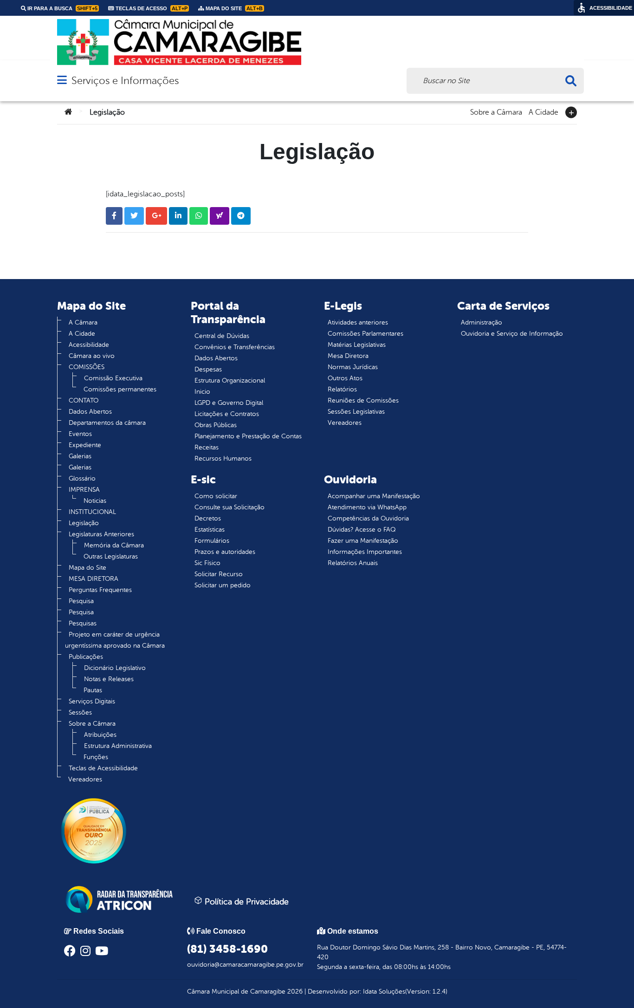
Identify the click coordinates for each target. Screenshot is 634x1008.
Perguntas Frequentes (100, 589)
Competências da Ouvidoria (368, 518)
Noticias (95, 500)
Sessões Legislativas (356, 411)
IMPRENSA (84, 489)
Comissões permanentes (120, 389)
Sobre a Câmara (496, 111)
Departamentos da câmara (107, 422)
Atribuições (100, 734)
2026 (294, 991)
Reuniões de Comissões (363, 400)
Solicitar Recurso (218, 574)
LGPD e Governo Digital (228, 402)
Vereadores (85, 779)
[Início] (68, 112)
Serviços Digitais (92, 701)
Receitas (206, 447)
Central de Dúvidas (221, 335)
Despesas (208, 369)
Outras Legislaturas (111, 556)
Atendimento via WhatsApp (367, 507)
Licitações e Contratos (226, 413)
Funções (96, 757)
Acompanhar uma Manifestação (374, 496)
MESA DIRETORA (93, 578)
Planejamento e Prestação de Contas (248, 436)
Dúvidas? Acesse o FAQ (361, 529)
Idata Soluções (384, 991)
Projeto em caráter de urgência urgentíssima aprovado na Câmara (115, 640)
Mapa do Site (87, 567)
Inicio (202, 391)
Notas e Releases (109, 679)
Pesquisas (83, 623)
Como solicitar (215, 496)
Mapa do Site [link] (233, 8)
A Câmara (83, 322)
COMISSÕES (86, 367)
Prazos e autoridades (224, 551)
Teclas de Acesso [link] (151, 8)
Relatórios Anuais (353, 562)
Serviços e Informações (125, 80)
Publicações (86, 656)
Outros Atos (345, 378)
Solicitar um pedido (222, 585)
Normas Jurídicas (353, 367)
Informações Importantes (365, 551)
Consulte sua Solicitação (229, 507)
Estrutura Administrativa (118, 745)
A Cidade (543, 111)
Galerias (80, 456)
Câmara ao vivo (92, 355)
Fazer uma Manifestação (363, 540)
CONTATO (83, 400)
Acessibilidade (89, 344)
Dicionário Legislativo (115, 667)
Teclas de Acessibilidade (103, 768)
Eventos (80, 433)
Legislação (84, 523)
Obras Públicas (215, 425)
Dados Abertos (90, 411)
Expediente (85, 445)
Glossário (82, 478)
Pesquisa (81, 601)
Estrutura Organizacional (229, 380)
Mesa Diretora (348, 355)
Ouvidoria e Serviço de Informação (512, 333)
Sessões (80, 712)
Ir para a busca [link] (61, 8)
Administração (481, 322)
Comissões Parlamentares (365, 333)
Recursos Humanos (223, 458)
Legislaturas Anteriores (101, 534)
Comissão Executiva (113, 378)
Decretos (207, 518)
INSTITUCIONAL (92, 511)
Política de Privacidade (245, 901)
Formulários (211, 540)
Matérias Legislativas (357, 344)
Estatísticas (209, 529)
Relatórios (342, 389)
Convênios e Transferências (234, 347)
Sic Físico (207, 562)
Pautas (93, 690)
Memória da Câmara (114, 545)
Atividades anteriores (358, 322)
